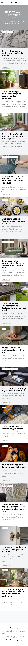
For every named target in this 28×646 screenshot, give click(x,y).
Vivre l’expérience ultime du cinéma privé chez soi (13, 465)
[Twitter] (14, 640)
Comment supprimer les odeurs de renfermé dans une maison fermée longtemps (13, 592)
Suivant (17, 617)
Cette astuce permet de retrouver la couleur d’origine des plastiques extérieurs (13, 179)
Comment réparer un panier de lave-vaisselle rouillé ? (12, 53)
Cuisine (4, 485)
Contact (13, 636)
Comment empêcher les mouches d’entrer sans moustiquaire (13, 136)
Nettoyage (15, 157)
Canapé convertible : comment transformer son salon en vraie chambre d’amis (14, 264)
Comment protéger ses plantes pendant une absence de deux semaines (12, 94)
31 (13, 617)
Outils (3, 328)
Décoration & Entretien (8, 241)
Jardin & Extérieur (7, 157)
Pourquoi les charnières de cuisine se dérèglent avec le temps (14, 549)
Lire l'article (6, 67)
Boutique (14, 637)
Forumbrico (14, 2)
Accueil (7, 9)
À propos (21, 636)
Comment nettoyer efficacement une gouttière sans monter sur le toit (14, 306)
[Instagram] (10, 640)
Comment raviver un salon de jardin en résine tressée (14, 389)
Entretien (4, 72)
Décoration (5, 199)
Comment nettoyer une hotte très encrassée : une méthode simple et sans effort (13, 507)
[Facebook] (6, 640)
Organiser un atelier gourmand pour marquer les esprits (13, 220)
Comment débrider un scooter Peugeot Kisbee (12, 427)
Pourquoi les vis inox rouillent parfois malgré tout (13, 349)
